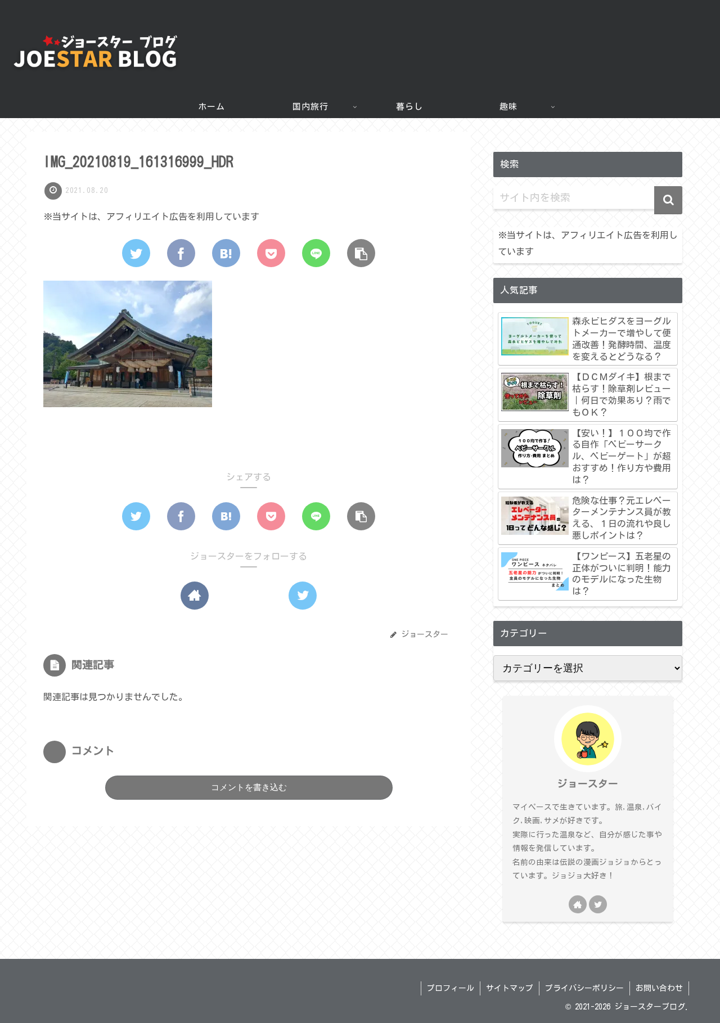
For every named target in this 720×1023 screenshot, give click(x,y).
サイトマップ (509, 988)
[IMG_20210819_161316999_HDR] (226, 253)
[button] (668, 200)
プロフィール (450, 988)
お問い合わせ (659, 988)
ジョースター (587, 783)
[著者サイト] (195, 596)
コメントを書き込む (249, 787)
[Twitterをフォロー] (303, 596)
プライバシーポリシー (584, 988)
